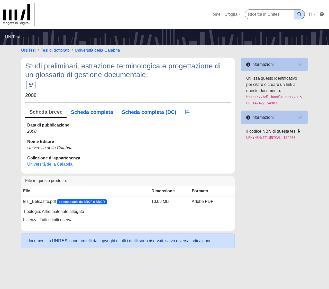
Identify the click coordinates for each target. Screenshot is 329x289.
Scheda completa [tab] (92, 112)
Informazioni (262, 64)
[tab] (188, 112)
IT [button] (311, 14)
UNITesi (28, 50)
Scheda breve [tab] (45, 112)
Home (215, 14)
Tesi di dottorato (55, 50)
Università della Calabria (97, 50)
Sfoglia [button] (231, 14)
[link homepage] (18, 14)
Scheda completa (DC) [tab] (149, 112)
